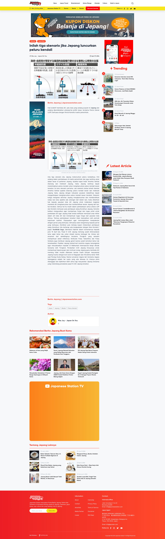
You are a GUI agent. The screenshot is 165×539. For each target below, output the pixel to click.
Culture (105, 3)
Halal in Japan (114, 3)
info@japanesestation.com (114, 507)
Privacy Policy (92, 503)
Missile (64, 308)
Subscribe (52, 510)
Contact (77, 503)
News (55, 3)
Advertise (78, 507)
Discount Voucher (92, 8)
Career (77, 515)
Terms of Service (93, 507)
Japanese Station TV (53, 8)
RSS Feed (91, 515)
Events (74, 8)
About (77, 500)
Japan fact (41, 41)
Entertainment (75, 3)
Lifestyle (97, 3)
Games (66, 8)
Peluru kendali (72, 308)
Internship (91, 500)
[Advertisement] (73, 280)
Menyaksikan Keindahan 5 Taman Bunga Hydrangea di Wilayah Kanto (40, 374)
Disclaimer (91, 511)
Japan (50, 308)
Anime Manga (87, 3)
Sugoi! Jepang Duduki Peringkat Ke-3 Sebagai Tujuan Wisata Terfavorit (88, 374)
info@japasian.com (112, 524)
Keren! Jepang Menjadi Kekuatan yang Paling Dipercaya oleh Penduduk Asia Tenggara (64, 352)
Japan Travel (64, 3)
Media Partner (79, 511)
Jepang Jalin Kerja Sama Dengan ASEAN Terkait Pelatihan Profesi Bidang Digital (64, 374)
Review (81, 8)
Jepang (57, 308)
